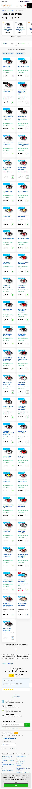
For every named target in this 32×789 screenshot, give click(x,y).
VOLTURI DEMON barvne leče (8, 90)
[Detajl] (12, 102)
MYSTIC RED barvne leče (6, 67)
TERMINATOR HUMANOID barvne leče (22, 531)
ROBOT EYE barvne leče (6, 286)
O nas (18, 759)
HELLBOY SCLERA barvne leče (23, 215)
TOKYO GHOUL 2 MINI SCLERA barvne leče (8, 118)
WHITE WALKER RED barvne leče (8, 580)
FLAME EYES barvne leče (6, 480)
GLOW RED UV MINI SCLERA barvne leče (22, 311)
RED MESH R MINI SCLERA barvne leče (8, 506)
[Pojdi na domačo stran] (7, 5)
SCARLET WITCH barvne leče (8, 407)
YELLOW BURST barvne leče (22, 580)
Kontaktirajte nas (21, 756)
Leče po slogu (10, 10)
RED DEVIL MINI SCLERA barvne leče (22, 481)
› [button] (7, 663)
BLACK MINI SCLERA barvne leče (8, 29)
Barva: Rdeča (20, 53)
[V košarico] (12, 75)
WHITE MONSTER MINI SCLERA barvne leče (23, 556)
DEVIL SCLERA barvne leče (22, 457)
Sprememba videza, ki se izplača (14, 711)
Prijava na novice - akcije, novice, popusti (11, 728)
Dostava (18, 765)
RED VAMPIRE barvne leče (7, 383)
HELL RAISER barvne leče (22, 334)
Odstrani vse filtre (7, 53)
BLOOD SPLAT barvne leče (7, 457)
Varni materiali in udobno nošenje (14, 702)
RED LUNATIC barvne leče (7, 629)
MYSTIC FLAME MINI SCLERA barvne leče (7, 359)
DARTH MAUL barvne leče (7, 215)
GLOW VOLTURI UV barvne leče (7, 192)
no (16, 782)
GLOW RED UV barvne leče (7, 334)
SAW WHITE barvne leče (21, 383)
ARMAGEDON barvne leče (22, 286)
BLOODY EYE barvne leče (7, 168)
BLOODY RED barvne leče (22, 168)
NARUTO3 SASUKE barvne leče (8, 239)
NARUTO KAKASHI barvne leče (8, 143)
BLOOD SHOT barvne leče (22, 432)
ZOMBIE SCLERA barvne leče (22, 604)
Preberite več (23, 779)
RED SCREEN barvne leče (7, 530)
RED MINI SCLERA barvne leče (23, 262)
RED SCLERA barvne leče (21, 505)
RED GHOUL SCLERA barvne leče (22, 359)
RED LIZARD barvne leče (6, 262)
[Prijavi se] (21, 5)
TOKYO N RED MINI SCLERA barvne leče (22, 408)
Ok (16, 785)
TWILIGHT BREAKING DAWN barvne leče (8, 433)
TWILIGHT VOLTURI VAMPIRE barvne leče (23, 144)
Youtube (14, 748)
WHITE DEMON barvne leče (7, 555)
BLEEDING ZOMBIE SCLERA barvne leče (8, 605)
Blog (3, 773)
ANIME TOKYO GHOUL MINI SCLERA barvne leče (22, 92)
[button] (17, 5)
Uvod (3, 10)
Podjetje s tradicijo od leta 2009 (14, 716)
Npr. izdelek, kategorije (12, 26)
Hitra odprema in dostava (12, 707)
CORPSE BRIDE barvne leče (7, 310)
